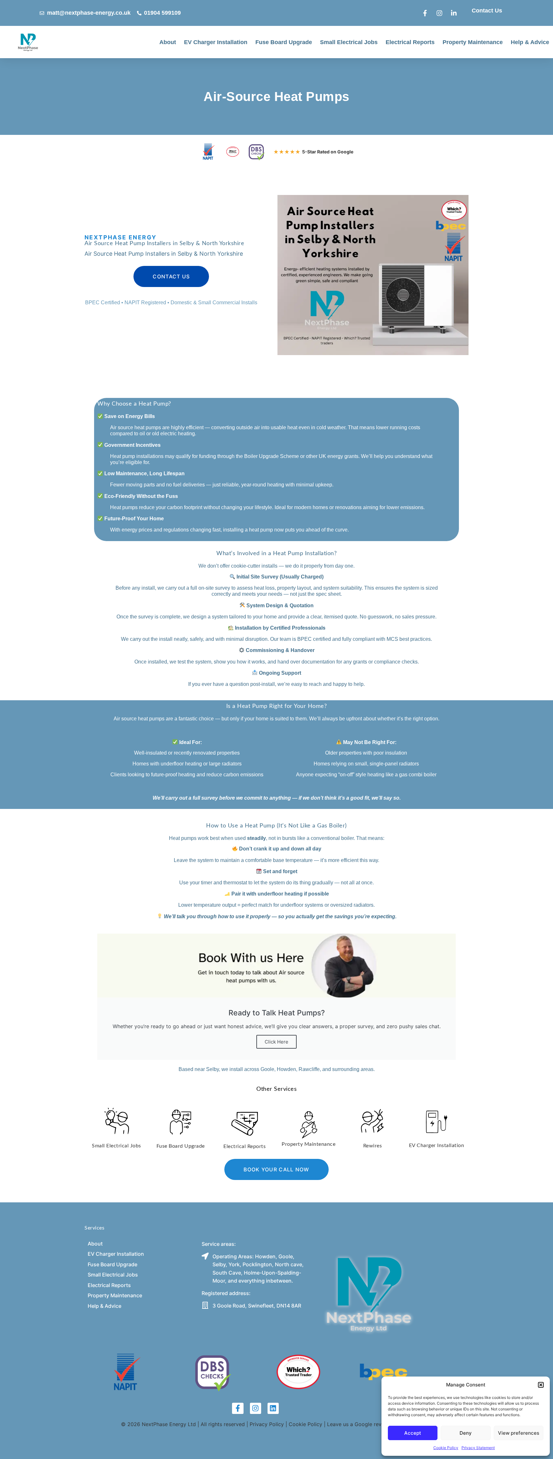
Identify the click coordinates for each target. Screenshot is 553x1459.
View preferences (518, 1433)
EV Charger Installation (215, 42)
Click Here (276, 1042)
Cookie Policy (445, 1447)
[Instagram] (255, 1408)
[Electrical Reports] (244, 1122)
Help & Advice (530, 42)
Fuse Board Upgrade (283, 42)
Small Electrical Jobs (349, 42)
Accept (412, 1433)
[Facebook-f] (237, 1408)
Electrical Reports (410, 42)
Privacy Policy (267, 1424)
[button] (540, 1384)
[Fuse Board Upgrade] (180, 1121)
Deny (466, 1433)
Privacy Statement (478, 1447)
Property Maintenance (473, 42)
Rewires (372, 1145)
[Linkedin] (273, 1408)
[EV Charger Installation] (436, 1121)
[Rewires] (372, 1120)
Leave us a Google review (358, 1424)
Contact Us (487, 10)
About (167, 42)
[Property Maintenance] (308, 1123)
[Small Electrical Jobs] (116, 1120)
